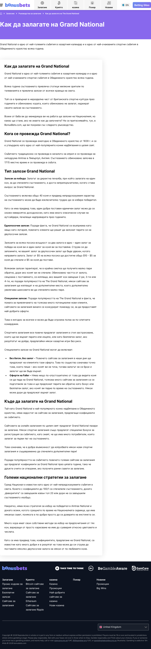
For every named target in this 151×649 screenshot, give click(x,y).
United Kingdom (112, 626)
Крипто (30, 579)
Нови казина (56, 605)
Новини (101, 579)
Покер (76, 579)
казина (53, 579)
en (127, 5)
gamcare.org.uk (61, 640)
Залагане (7, 579)
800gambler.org (80, 640)
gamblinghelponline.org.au (105, 640)
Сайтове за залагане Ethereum (32, 597)
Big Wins (101, 588)
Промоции (103, 583)
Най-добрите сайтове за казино (57, 597)
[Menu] (2, 5)
